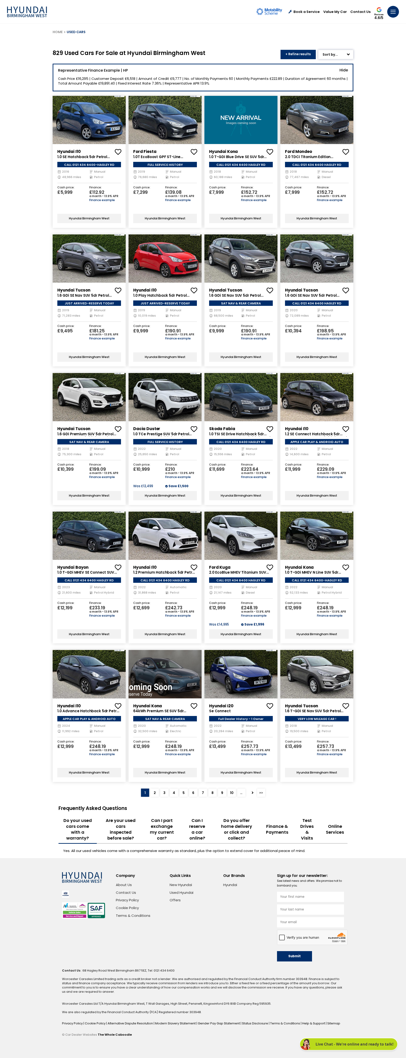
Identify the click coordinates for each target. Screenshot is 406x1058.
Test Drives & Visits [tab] (307, 829)
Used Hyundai (181, 892)
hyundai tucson (73, 290)
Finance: (95, 187)
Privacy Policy (127, 900)
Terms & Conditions (133, 915)
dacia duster (146, 429)
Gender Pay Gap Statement (219, 1023)
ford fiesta (144, 151)
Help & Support (314, 1023)
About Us (124, 884)
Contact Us (360, 12)
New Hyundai (181, 884)
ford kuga (219, 567)
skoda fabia (222, 429)
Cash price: (65, 187)
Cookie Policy (127, 907)
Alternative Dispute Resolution (131, 1023)
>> (261, 792)
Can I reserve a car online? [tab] (197, 829)
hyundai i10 (69, 151)
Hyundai (230, 884)
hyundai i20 (221, 706)
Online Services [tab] (335, 829)
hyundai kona (223, 151)
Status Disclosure (255, 1023)
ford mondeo (298, 151)
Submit (294, 956)
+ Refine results (298, 54)
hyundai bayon (73, 567)
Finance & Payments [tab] (277, 829)
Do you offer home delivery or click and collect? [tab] (236, 829)
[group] (89, 120)
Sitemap (333, 1023)
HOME (58, 32)
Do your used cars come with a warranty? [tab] (77, 829)
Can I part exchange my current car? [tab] (162, 829)
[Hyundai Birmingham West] (27, 12)
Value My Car (335, 12)
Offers (175, 900)
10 (232, 792)
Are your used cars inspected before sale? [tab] (121, 829)
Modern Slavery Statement (175, 1023)
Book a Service (306, 12)
